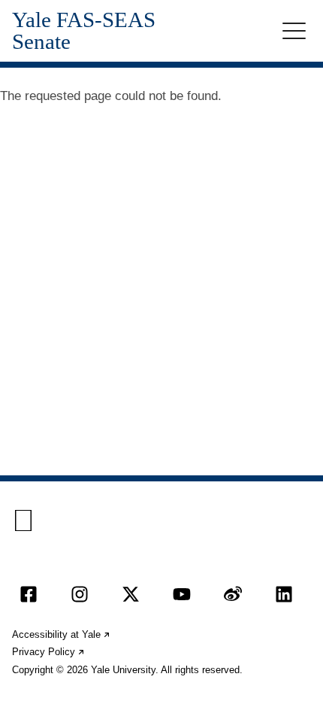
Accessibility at (61, 634)
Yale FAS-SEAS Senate (83, 31)
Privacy (49, 651)
